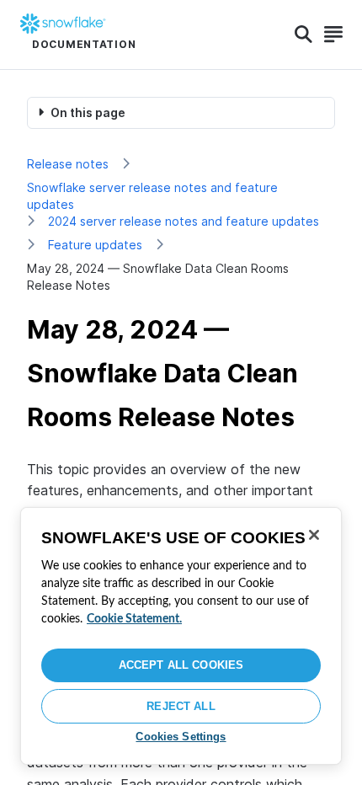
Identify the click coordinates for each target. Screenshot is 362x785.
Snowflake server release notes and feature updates (152, 195)
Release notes (68, 164)
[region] (181, 636)
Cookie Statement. (134, 619)
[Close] (314, 534)
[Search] (303, 34)
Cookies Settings (181, 736)
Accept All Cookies (181, 665)
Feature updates (95, 245)
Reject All (180, 706)
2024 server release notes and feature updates (183, 221)
